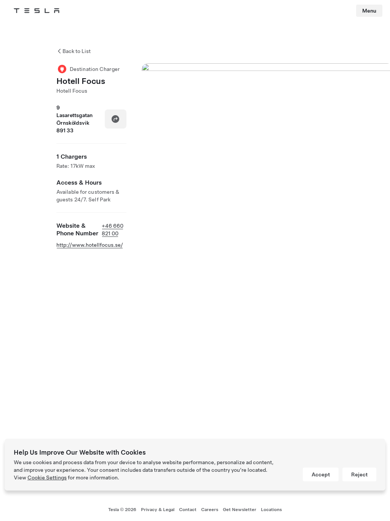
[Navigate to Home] (37, 10)
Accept (321, 474)
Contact (188, 509)
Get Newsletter (239, 509)
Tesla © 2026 (122, 509)
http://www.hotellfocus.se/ (89, 245)
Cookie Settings (47, 477)
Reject (359, 474)
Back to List (76, 51)
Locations (271, 509)
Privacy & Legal (157, 509)
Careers (209, 509)
